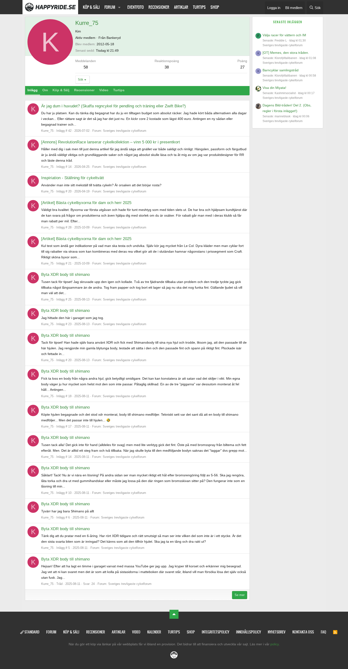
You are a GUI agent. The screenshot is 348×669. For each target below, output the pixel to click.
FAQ (323, 632)
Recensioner (158, 7)
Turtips (199, 7)
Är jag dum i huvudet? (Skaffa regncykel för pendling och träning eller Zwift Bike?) (113, 106)
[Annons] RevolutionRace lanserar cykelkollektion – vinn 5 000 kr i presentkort (110, 142)
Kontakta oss (303, 632)
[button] (119, 7)
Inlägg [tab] (32, 90)
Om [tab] (45, 90)
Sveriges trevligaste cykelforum (124, 130)
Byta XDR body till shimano (65, 274)
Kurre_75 (47, 130)
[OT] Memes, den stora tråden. (286, 53)
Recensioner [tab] (84, 90)
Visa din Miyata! (274, 88)
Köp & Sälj (91, 7)
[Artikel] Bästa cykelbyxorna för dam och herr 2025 (86, 202)
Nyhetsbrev (277, 632)
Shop (214, 7)
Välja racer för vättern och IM (284, 35)
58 (86, 67)
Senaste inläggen (287, 22)
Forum (109, 7)
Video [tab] (103, 90)
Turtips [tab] (119, 90)
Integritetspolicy (215, 632)
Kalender (154, 632)
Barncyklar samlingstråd (281, 70)
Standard (31, 632)
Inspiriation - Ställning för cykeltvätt (72, 178)
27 (242, 67)
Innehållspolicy (248, 632)
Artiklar (181, 7)
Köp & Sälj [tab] (61, 90)
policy (274, 644)
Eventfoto (135, 7)
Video (136, 632)
